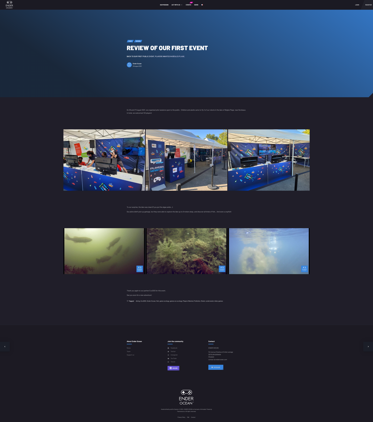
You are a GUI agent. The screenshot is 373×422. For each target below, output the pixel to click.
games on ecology (176, 301)
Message (216, 367)
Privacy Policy (181, 417)
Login (357, 5)
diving (138, 301)
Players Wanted (188, 301)
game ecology (164, 301)
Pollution (197, 301)
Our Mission (164, 5)
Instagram (174, 355)
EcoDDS (143, 301)
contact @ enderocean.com (217, 359)
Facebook (174, 348)
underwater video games (214, 301)
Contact (193, 417)
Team (128, 351)
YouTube (174, 358)
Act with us (176, 5)
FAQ (188, 417)
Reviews (138, 41)
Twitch (173, 362)
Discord (174, 368)
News (196, 5)
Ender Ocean (137, 63)
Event (130, 41)
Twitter (173, 351)
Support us (130, 355)
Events (189, 4)
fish (157, 301)
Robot (203, 301)
